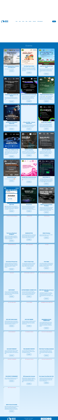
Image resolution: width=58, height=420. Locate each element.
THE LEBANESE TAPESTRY (29, 348)
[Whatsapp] (48, 419)
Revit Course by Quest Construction (29, 94)
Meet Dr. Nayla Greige (29, 261)
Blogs (26, 21)
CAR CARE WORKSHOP (11, 348)
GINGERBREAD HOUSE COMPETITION (46, 320)
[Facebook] (44, 419)
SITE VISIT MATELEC (46, 149)
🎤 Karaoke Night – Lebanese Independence (29, 123)
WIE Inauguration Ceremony (29, 376)
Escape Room (29, 204)
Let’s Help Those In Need (29, 66)
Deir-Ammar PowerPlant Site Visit (46, 376)
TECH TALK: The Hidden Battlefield (46, 348)
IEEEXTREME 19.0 (46, 177)
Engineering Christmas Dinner (46, 94)
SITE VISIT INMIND (29, 319)
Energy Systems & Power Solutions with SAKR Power (11, 67)
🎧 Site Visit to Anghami (46, 122)
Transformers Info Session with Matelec (11, 95)
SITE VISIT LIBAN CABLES (11, 319)
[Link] (50, 419)
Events (23, 21)
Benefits (30, 21)
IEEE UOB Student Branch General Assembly (46, 290)
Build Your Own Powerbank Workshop (46, 205)
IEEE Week (11, 204)
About (20, 21)
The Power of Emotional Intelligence (12, 234)
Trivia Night (46, 261)
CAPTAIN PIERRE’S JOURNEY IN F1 (29, 290)
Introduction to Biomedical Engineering (11, 123)
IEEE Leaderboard (40, 21)
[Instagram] (42, 419)
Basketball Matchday (11, 177)
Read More (29, 72)
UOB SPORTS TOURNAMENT (12, 376)
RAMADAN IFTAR (29, 233)
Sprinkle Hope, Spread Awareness (29, 177)
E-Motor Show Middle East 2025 (11, 149)
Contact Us (34, 21)
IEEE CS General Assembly (11, 404)
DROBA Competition (29, 149)
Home (16, 21)
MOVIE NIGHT (12, 290)
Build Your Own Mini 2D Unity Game (46, 67)
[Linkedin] (46, 419)
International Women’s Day (11, 261)
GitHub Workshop (46, 233)
